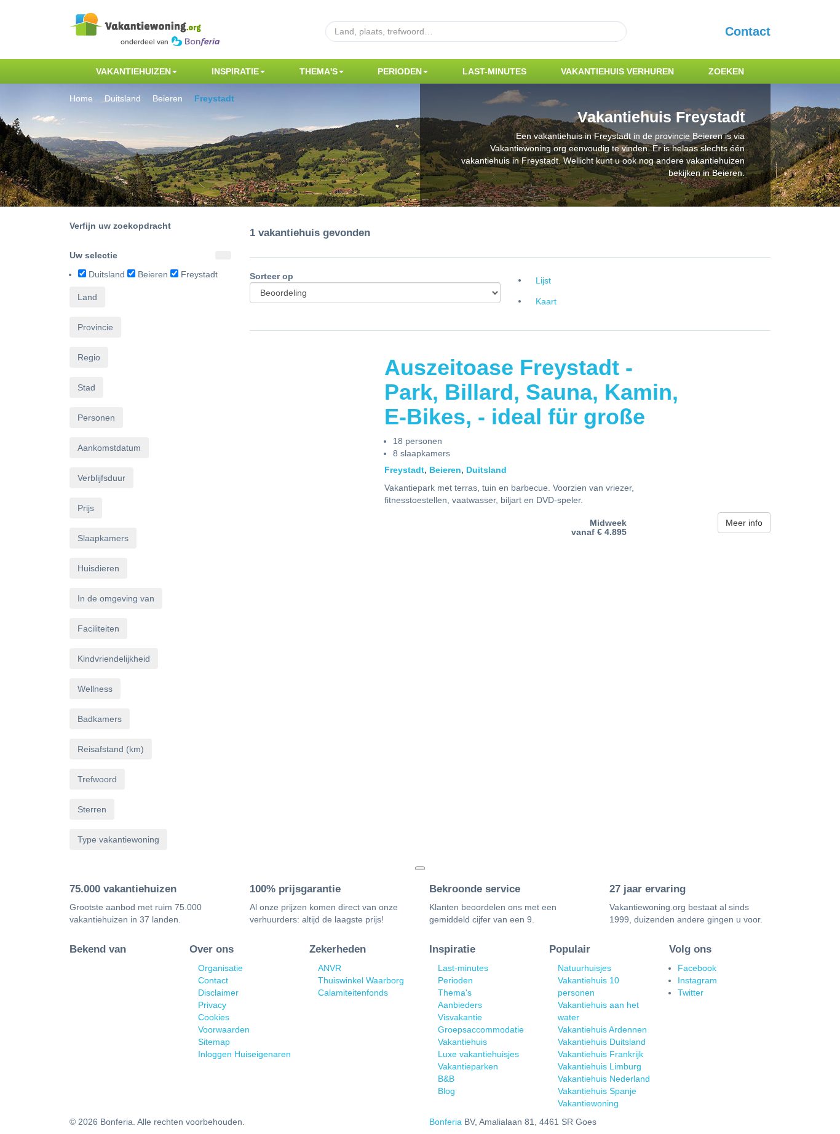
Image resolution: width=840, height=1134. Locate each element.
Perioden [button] (400, 71)
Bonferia (445, 1122)
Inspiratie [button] (235, 71)
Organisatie (220, 968)
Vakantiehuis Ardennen (602, 1029)
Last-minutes (494, 71)
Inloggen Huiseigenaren (244, 1054)
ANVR (329, 968)
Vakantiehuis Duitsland (602, 1042)
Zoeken (726, 71)
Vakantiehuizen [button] (133, 71)
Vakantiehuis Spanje (597, 1091)
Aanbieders (460, 1005)
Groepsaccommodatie (481, 1029)
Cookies (213, 1017)
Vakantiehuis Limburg (599, 1066)
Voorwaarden (224, 1029)
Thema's (455, 992)
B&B (446, 1079)
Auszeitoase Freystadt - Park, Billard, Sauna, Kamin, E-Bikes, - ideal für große (531, 392)
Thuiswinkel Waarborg (361, 980)
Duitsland (486, 470)
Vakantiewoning (588, 1103)
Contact (748, 31)
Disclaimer (218, 992)
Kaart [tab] (546, 301)
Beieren (445, 470)
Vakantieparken (468, 1066)
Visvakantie (460, 1017)
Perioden (455, 980)
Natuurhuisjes (584, 968)
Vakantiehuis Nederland (604, 1079)
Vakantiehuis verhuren (617, 71)
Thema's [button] (318, 71)
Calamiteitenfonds (353, 992)
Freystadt (404, 470)
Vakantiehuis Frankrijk (600, 1054)
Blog (446, 1091)
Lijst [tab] (543, 280)
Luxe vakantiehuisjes (478, 1054)
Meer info (744, 523)
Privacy (212, 1005)
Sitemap (214, 1042)
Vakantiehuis (462, 1042)
